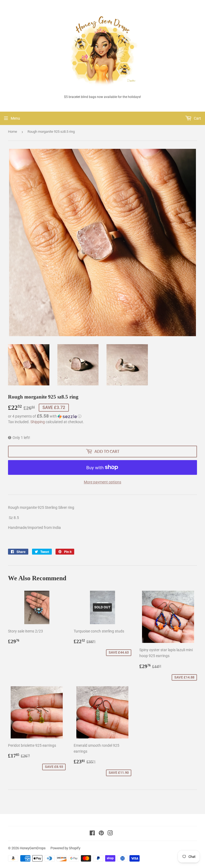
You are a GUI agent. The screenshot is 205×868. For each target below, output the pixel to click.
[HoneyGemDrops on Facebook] (92, 834)
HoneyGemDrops (33, 848)
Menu (15, 118)
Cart (197, 118)
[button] (102, 416)
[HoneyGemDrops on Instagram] (110, 834)
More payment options (102, 482)
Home (12, 132)
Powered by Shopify (65, 848)
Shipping (37, 422)
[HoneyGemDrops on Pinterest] (101, 834)
